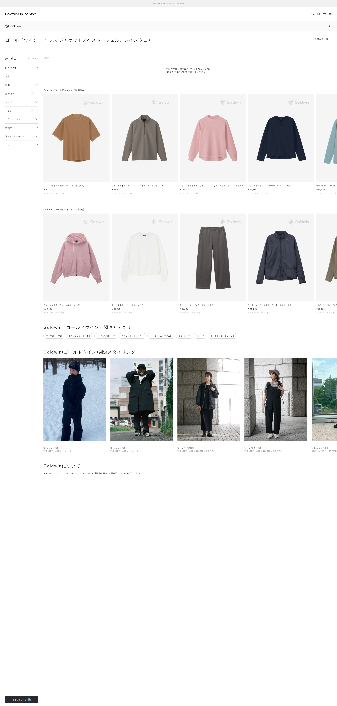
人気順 (312, 49)
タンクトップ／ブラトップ (222, 336)
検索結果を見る (21, 699)
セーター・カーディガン (161, 336)
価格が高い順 (321, 38)
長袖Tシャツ (184, 336)
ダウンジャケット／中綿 (80, 336)
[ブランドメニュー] (330, 26)
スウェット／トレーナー (132, 336)
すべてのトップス (54, 336)
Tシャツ (200, 336)
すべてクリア (32, 58)
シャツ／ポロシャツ (106, 336)
